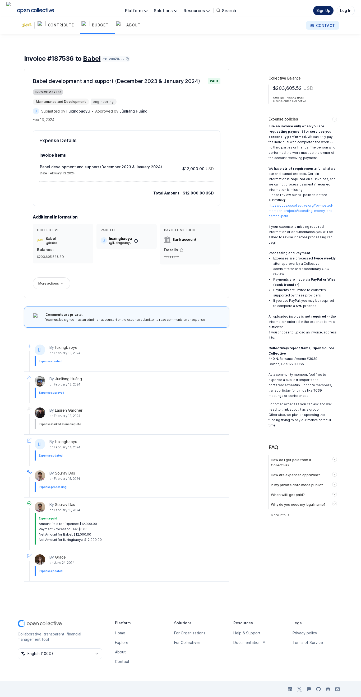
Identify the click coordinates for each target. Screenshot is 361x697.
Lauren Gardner (68, 410)
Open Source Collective (289, 101)
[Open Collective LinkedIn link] (290, 689)
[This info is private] (181, 250)
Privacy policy (305, 633)
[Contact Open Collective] (337, 689)
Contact (122, 661)
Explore (121, 642)
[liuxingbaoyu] (36, 111)
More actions (48, 283)
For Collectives (187, 642)
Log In (345, 10)
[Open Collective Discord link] (328, 689)
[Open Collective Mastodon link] (309, 689)
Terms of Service (308, 642)
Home (120, 633)
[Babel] (28, 25)
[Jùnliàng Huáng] (40, 381)
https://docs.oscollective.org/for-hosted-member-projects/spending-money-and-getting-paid (301, 210)
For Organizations (189, 633)
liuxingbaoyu (66, 347)
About (120, 652)
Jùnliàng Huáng (68, 379)
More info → (280, 515)
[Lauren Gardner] (40, 412)
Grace (60, 557)
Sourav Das (65, 473)
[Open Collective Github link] (318, 689)
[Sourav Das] (40, 475)
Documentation (247, 642)
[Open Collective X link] (299, 689)
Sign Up (323, 10)
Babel (91, 58)
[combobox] (60, 653)
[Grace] (40, 559)
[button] (58, 25)
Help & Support (247, 633)
